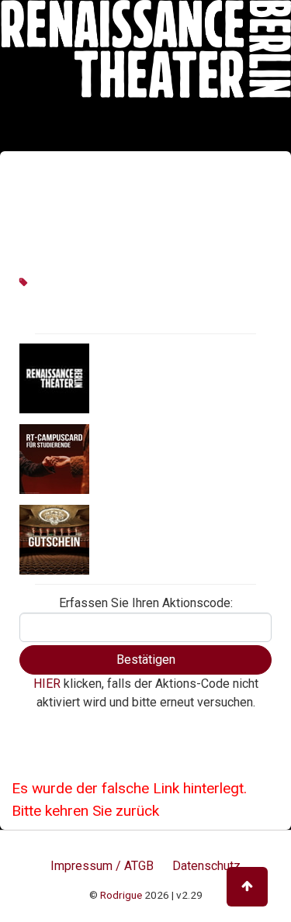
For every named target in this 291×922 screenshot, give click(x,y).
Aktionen (118, 377)
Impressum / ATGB (102, 865)
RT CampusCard (138, 457)
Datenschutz (206, 865)
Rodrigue (121, 895)
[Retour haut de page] (247, 886)
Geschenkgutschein (148, 538)
